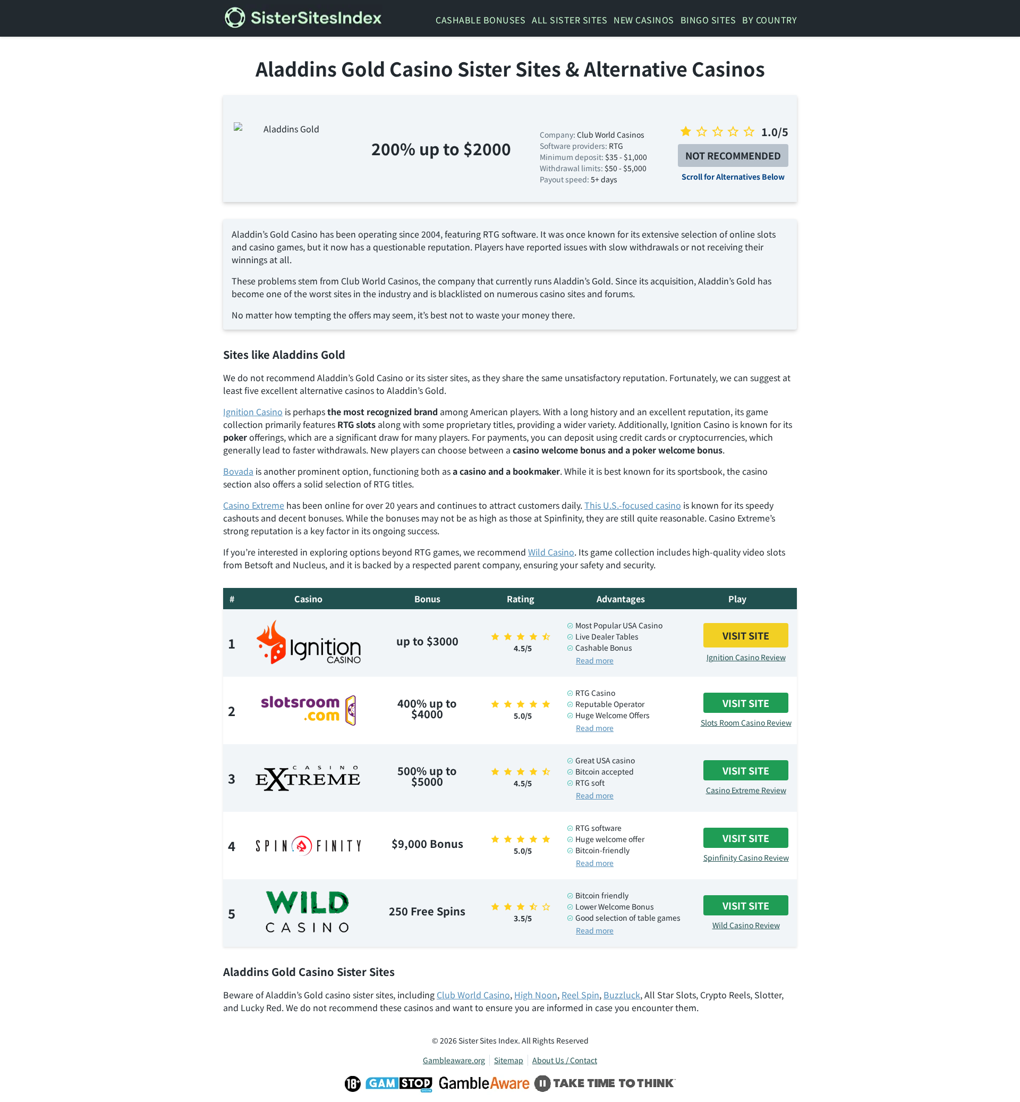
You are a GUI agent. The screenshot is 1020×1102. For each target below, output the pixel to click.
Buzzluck (622, 994)
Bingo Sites (708, 19)
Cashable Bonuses (480, 19)
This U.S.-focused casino (632, 505)
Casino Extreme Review (746, 790)
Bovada (238, 471)
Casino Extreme (253, 505)
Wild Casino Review (746, 925)
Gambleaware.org (454, 1060)
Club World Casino (473, 994)
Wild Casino (551, 551)
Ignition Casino (253, 411)
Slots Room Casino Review (746, 722)
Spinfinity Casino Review (746, 857)
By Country (769, 19)
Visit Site (745, 635)
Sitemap (508, 1060)
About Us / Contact (564, 1060)
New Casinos (644, 19)
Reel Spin (580, 994)
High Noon (535, 994)
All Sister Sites (569, 19)
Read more (595, 660)
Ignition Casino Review (746, 657)
